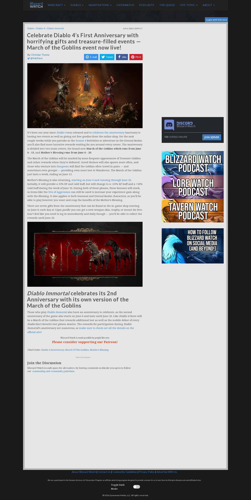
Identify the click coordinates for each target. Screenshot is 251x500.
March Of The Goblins (77, 350)
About (208, 5)
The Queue (167, 5)
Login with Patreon (216, 19)
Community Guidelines (124, 471)
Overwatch (125, 5)
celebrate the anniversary (108, 132)
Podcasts (146, 5)
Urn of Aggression (59, 192)
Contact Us (104, 471)
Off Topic (188, 5)
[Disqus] (85, 422)
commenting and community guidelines (53, 371)
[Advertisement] (193, 47)
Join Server (211, 137)
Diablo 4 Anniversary (52, 350)
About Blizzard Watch (84, 471)
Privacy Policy (147, 471)
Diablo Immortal (55, 28)
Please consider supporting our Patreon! (85, 342)
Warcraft (56, 5)
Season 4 (81, 140)
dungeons (63, 166)
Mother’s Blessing (99, 350)
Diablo (76, 5)
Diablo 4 (40, 28)
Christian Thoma (40, 54)
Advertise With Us (167, 471)
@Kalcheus (36, 58)
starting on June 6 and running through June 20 (101, 180)
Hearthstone (99, 5)
